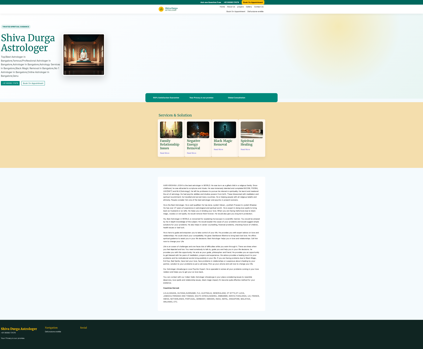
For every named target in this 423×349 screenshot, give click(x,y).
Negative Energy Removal (193, 144)
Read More (164, 153)
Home (222, 7)
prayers (240, 7)
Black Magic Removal (223, 143)
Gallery (249, 7)
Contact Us (258, 7)
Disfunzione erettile (255, 11)
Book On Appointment (253, 2)
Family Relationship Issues (169, 144)
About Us (231, 7)
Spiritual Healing (247, 143)
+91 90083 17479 (231, 2)
